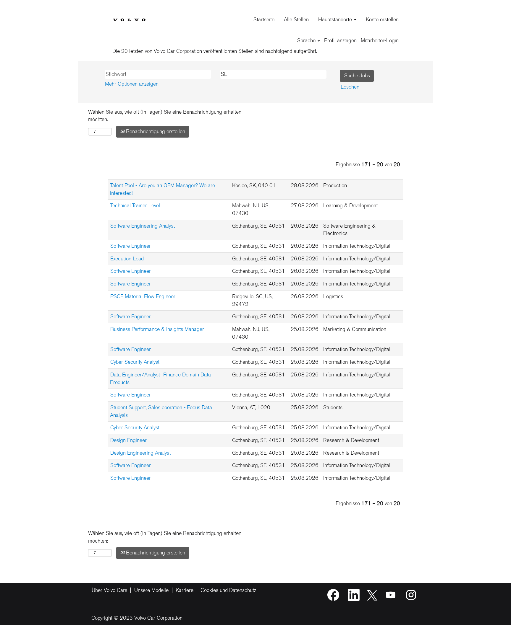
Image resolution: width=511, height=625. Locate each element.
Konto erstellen (382, 19)
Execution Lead (127, 258)
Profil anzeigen (340, 40)
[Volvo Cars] (129, 15)
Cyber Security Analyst (134, 362)
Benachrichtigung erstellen (154, 131)
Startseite (263, 19)
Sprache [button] (307, 40)
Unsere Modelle (151, 590)
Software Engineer (130, 246)
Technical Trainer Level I (136, 205)
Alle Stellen (296, 19)
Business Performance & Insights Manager (157, 329)
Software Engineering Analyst (142, 226)
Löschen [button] (350, 87)
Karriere (184, 590)
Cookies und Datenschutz (228, 590)
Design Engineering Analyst (140, 453)
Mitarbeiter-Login (380, 40)
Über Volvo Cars (109, 590)
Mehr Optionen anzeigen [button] (132, 84)
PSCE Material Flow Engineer (142, 296)
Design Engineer (128, 440)
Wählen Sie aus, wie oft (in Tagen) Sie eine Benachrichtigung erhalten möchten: (164, 116)
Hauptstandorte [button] (335, 19)
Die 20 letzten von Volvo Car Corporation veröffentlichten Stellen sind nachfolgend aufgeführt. (214, 51)
